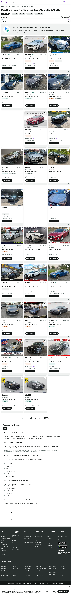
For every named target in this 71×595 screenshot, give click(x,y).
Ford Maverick (28, 566)
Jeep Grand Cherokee (41, 568)
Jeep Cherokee (39, 575)
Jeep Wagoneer (39, 570)
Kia (60, 564)
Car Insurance (38, 544)
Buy (13, 2)
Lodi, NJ (13, 6)
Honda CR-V (15, 566)
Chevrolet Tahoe (51, 574)
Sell (18, 2)
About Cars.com (10, 583)
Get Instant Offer (27, 536)
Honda (14, 564)
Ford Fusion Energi (10, 473)
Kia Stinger (62, 570)
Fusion (21, 6)
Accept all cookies (63, 591)
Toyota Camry (4, 573)
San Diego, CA (49, 550)
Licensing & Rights (43, 583)
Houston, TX (49, 536)
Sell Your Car (26, 534)
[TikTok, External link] (59, 553)
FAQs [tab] (5, 428)
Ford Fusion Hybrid (10, 471)
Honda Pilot (15, 573)
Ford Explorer (27, 575)
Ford (17, 6)
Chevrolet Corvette (52, 566)
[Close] (69, 586)
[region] (35, 590)
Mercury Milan (9, 463)
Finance (31, 2)
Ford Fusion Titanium (11, 488)
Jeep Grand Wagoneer (41, 573)
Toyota (2, 564)
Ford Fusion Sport (10, 495)
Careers (35, 583)
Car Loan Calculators (39, 534)
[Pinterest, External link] (69, 553)
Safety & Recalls (15, 547)
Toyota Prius (3, 568)
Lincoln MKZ (9, 466)
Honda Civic (15, 568)
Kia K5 (61, 573)
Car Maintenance (38, 546)
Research (24, 2)
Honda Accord (16, 570)
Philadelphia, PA (49, 545)
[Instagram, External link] (66, 553)
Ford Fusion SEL (10, 490)
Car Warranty (38, 542)
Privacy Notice (13, 589)
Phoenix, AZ (48, 540)
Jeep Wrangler (39, 566)
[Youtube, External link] (64, 553)
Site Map (37, 549)
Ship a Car (37, 540)
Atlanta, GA (48, 543)
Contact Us (18, 583)
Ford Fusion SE (9, 485)
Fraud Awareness (53, 583)
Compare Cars (15, 542)
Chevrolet (50, 564)
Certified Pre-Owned (5, 538)
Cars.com (9, 591)
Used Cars (3, 534)
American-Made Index (17, 549)
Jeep (37, 564)
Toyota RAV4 (3, 566)
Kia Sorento (62, 568)
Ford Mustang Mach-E (29, 573)
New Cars (3, 536)
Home (2, 6)
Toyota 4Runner (4, 575)
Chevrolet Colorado (52, 576)
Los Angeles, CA (49, 538)
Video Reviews (15, 552)
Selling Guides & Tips (28, 542)
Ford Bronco (27, 568)
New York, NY (49, 547)
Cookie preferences (50, 591)
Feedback (61, 583)
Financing (3, 554)
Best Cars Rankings (16, 545)
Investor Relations (27, 583)
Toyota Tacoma (4, 570)
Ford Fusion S (9, 493)
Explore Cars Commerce (63, 534)
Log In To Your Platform (63, 536)
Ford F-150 (27, 570)
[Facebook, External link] (61, 553)
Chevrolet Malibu (10, 476)
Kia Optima (8, 468)
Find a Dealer (4, 544)
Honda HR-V (15, 575)
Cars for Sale (7, 6)
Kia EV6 (61, 575)
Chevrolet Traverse (52, 572)
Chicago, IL (48, 534)
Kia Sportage (62, 566)
